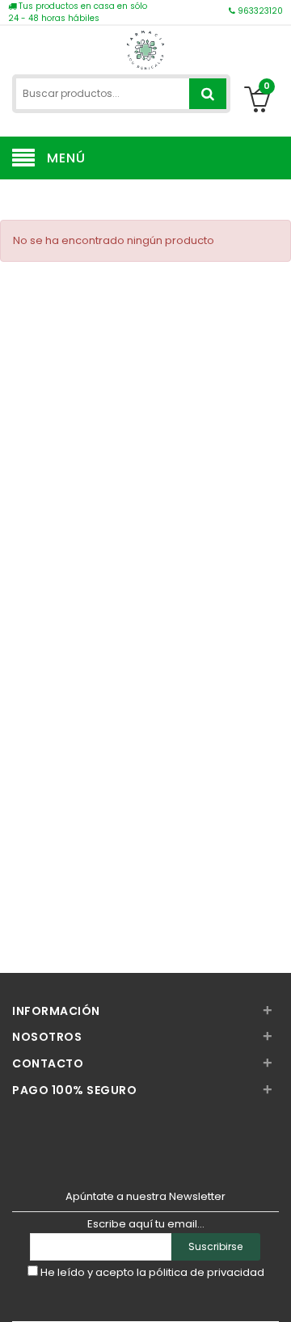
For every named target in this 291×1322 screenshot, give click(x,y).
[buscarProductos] (207, 93)
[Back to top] (274, 1293)
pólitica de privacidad (206, 1272)
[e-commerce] (145, 48)
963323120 (259, 11)
